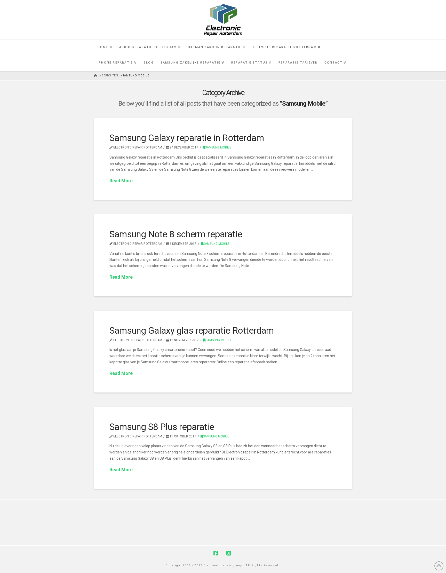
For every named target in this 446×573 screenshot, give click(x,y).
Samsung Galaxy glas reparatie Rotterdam (191, 330)
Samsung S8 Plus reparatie (161, 427)
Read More (121, 180)
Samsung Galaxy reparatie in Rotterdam (186, 138)
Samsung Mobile (218, 147)
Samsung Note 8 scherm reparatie (175, 234)
